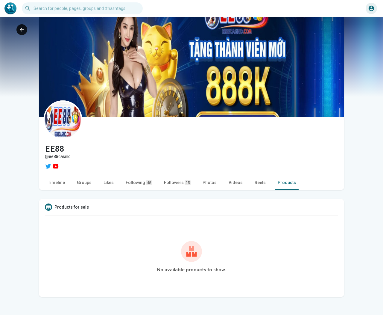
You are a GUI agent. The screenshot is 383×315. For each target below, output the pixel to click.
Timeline (56, 182)
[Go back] (21, 29)
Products (287, 182)
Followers (177, 182)
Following (138, 182)
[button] (371, 8)
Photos (210, 182)
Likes (109, 182)
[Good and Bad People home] (10, 8)
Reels (260, 182)
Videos (236, 182)
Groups (84, 182)
